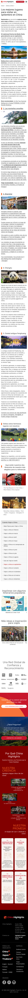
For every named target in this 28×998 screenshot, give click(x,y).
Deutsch (10, 964)
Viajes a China (10, 5)
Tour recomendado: (7, 257)
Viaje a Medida (20, 1)
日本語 (10, 972)
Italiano (4, 969)
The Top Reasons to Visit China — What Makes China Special (14, 488)
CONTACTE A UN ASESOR (14, 738)
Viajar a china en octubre (11, 568)
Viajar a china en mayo (10, 541)
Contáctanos (20, 966)
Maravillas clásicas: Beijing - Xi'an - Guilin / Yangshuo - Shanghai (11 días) (14, 512)
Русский (4, 972)
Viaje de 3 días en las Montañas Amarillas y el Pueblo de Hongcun (13, 184)
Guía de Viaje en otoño (10, 560)
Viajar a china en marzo (11, 533)
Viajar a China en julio (10, 553)
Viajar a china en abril (10, 537)
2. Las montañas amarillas (13, 108)
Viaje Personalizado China (14, 706)
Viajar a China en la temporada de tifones (14, 545)
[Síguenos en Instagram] (14, 984)
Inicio (2, 5)
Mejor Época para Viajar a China (13, 526)
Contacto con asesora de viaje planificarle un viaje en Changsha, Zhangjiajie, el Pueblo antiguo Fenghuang (13, 414)
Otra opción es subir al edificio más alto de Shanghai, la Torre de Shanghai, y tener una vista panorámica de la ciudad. (14, 237)
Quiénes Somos (21, 949)
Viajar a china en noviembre (12, 571)
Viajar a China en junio (10, 549)
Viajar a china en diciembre (12, 579)
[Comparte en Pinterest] (9, 984)
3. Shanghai (7, 194)
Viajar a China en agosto (11, 557)
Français (4, 967)
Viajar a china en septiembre (12, 564)
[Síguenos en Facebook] (4, 984)
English (4, 964)
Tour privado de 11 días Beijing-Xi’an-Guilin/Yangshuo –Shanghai (12, 258)
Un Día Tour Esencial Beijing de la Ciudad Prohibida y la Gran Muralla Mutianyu (13, 103)
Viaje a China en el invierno (12, 575)
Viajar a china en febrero (11, 530)
